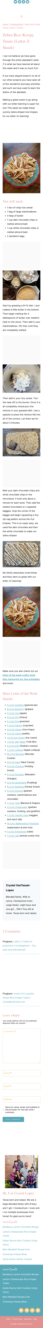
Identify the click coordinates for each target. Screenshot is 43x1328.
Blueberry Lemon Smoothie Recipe (21, 1227)
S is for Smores (15, 790)
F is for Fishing (14, 725)
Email (7, 1086)
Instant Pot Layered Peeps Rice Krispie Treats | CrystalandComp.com (18, 997)
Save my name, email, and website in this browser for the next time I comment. (22, 1109)
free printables (32, 679)
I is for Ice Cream (16, 737)
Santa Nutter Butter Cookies (17, 1259)
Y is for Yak (13, 835)
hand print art (15, 679)
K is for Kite (13, 746)
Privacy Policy (17, 1319)
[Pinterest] (23, 2)
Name (8, 1073)
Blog (35, 1319)
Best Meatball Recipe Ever (16, 1249)
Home (8, 1319)
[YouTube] (15, 2)
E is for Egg (13, 721)
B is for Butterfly (15, 709)
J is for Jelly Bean (16, 741)
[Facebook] (19, 2)
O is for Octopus (15, 766)
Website (8, 1099)
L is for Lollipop (15, 750)
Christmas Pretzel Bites (15, 1254)
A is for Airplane (15, 705)
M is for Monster (15, 754)
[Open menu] (22, 16)
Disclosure (28, 1319)
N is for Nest (13, 762)
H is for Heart (14, 733)
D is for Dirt (13, 717)
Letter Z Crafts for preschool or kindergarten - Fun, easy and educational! (19, 945)
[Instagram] (27, 2)
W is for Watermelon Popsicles (23, 823)
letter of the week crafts (16, 675)
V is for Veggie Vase (17, 815)
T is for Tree (13, 803)
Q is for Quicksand (16, 782)
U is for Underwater (17, 807)
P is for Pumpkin (15, 774)
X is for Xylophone (16, 831)
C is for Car (13, 713)
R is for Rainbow (16, 786)
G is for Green (14, 729)
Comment (10, 1031)
